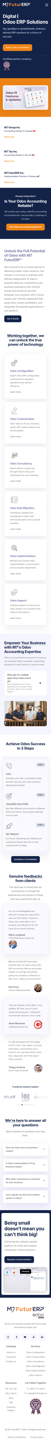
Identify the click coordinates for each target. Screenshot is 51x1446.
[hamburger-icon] (46, 5)
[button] (17, 1104)
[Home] (17, 5)
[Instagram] (8, 1336)
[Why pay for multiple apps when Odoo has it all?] (25, 683)
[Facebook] (16, 1336)
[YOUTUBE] (25, 1336)
